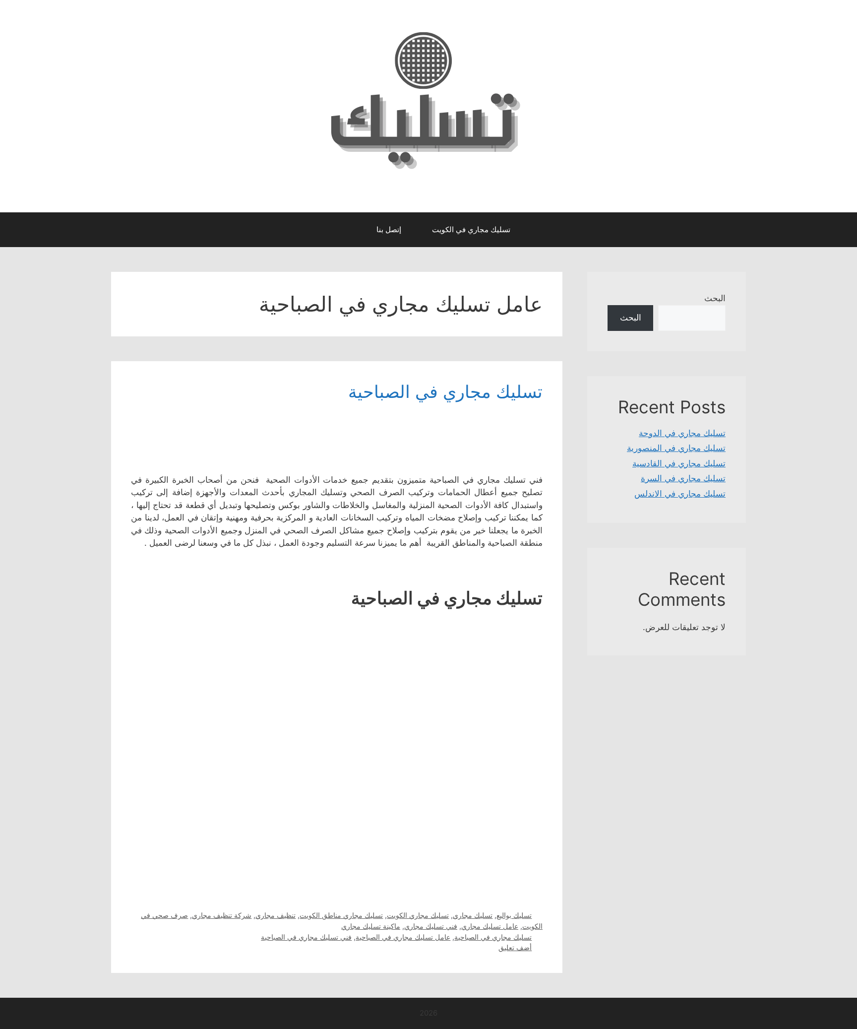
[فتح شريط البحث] (351, 229)
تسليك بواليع (514, 915)
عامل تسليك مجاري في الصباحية (403, 937)
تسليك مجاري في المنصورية (676, 448)
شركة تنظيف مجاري (221, 915)
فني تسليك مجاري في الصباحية (306, 937)
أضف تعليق (515, 947)
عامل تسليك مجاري (489, 926)
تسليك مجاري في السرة (683, 478)
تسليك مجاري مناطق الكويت (341, 915)
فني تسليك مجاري (430, 926)
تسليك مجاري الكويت (418, 915)
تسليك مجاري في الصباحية (445, 391)
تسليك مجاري (472, 915)
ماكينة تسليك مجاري (370, 926)
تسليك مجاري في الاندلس (680, 494)
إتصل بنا (388, 229)
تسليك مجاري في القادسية (679, 463)
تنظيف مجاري (275, 915)
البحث (715, 298)
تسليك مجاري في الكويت (471, 229)
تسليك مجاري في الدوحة (682, 433)
